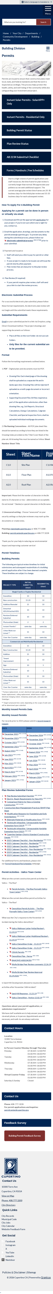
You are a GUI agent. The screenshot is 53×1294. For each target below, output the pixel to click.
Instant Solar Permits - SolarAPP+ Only (26, 101)
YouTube (10, 1252)
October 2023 (14, 742)
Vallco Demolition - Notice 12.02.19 (30, 997)
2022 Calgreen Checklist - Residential (26, 846)
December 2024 (40, 735)
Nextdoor (10, 1260)
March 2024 (38, 773)
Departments (31, 33)
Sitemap (31, 1272)
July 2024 (37, 760)
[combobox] (36, 2)
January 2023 (14, 780)
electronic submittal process (24, 240)
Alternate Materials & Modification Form (28, 819)
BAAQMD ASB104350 (25, 960)
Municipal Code (9, 1219)
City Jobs (6, 1222)
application (41, 220)
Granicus (46, 1277)
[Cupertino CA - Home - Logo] (18, 9)
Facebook (10, 1241)
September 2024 (40, 748)
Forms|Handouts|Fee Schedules (18, 863)
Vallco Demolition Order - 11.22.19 (30, 944)
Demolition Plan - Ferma (25, 956)
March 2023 (13, 772)
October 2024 (39, 743)
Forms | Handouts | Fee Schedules (25, 170)
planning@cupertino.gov (20, 529)
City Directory (8, 1205)
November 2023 (15, 738)
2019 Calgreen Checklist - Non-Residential (29, 855)
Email (4, 321)
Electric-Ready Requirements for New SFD (29, 799)
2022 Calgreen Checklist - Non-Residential (29, 849)
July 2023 (12, 755)
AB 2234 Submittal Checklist (23, 156)
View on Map (8, 1195)
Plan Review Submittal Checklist (24, 796)
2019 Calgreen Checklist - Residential (26, 852)
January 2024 (38, 781)
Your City (17, 33)
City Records (8, 1216)
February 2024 (39, 777)
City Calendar (8, 1226)
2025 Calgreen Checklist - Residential (26, 843)
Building (35, 36)
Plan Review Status (17, 143)
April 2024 (37, 769)
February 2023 (14, 776)
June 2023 (12, 759)
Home (6, 33)
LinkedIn (10, 1256)
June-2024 (37, 756)
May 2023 (12, 763)
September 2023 (15, 746)
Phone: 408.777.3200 (12, 1200)
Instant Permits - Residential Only (26, 116)
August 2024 (38, 752)
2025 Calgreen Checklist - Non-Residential (29, 840)
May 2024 (37, 764)
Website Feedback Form (13, 1229)
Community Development (15, 36)
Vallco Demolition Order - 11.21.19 (30, 948)
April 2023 (12, 767)
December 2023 (15, 734)
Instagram (10, 1245)
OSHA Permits (21, 952)
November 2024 (40, 739)
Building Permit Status (19, 130)
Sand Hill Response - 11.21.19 (27, 993)
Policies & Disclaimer (14, 1272)
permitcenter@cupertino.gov (22, 533)
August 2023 (13, 751)
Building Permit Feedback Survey (25, 1135)
